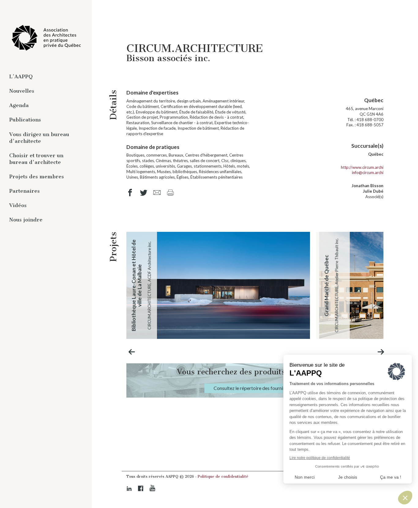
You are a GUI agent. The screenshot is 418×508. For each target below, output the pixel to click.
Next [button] (380, 352)
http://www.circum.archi (362, 167)
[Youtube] (152, 488)
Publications (25, 120)
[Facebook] (141, 488)
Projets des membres (36, 176)
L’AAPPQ (21, 76)
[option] (218, 285)
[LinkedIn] (129, 488)
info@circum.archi (367, 172)
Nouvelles (21, 91)
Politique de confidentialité (223, 476)
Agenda (19, 105)
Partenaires (24, 191)
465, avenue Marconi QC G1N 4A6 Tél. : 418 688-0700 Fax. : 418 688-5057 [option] (364, 112)
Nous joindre (26, 220)
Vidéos (18, 205)
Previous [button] (131, 352)
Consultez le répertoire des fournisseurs (255, 388)
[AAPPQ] (46, 38)
